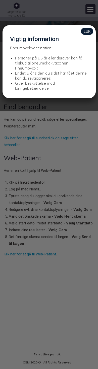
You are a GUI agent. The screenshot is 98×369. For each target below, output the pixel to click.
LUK (87, 31)
